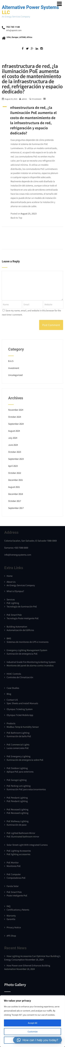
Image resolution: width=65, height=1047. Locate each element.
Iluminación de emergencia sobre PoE (25, 759)
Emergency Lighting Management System (27, 650)
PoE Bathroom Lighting (18, 732)
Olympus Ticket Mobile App (20, 715)
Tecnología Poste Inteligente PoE (23, 618)
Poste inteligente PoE (17, 895)
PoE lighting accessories (18, 854)
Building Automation (17, 626)
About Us (11, 581)
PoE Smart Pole (14, 614)
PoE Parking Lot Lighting (19, 785)
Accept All (32, 1022)
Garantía (11, 919)
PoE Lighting (13, 602)
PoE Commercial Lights (18, 744)
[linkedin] (37, 49)
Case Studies (13, 687)
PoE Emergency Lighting (18, 756)
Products (11, 723)
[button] (32, 120)
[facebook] (23, 49)
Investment (13, 368)
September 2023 (16, 458)
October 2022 (14, 472)
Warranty (11, 915)
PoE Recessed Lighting (17, 809)
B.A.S (10, 360)
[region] (32, 1021)
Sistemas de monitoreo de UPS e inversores (27, 641)
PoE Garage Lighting (17, 779)
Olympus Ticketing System (19, 709)
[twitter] (27, 49)
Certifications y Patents (18, 909)
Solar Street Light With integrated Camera (27, 844)
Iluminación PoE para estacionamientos (26, 789)
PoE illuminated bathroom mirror (23, 836)
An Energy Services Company (21, 585)
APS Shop (11, 935)
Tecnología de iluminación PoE (22, 606)
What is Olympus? (15, 591)
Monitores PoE (14, 866)
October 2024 (14, 416)
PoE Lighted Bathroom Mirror (21, 833)
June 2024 (13, 444)
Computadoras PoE (16, 877)
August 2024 (14, 430)
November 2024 (15, 409)
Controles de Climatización (20, 677)
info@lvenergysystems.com (17, 554)
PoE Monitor (13, 862)
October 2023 (14, 451)
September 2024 (16, 423)
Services (11, 599)
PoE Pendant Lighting (17, 797)
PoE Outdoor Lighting (17, 768)
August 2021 (14, 486)
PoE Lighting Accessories (19, 850)
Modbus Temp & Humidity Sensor (23, 726)
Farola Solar (13, 886)
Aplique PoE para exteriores (20, 771)
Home (9, 575)
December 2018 (15, 493)
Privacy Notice (14, 927)
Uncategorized (15, 375)
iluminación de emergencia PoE (22, 653)
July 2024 (12, 437)
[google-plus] (32, 49)
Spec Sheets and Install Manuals (22, 703)
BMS (9, 638)
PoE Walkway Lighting (18, 821)
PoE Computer (14, 874)
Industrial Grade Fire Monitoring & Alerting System (31, 661)
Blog (9, 693)
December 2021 (15, 479)
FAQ (8, 906)
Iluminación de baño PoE (19, 736)
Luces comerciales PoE (18, 748)
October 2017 (14, 500)
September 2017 (16, 507)
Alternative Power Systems (30, 9)
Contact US (12, 699)
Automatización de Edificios (20, 630)
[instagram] (42, 49)
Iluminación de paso (17, 824)
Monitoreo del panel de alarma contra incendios (30, 665)
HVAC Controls (14, 673)
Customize (33, 1031)
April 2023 (13, 465)
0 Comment (36, 99)
